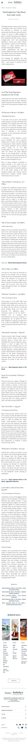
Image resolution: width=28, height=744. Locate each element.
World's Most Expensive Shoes (17, 263)
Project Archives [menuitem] (14, 734)
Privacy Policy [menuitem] (14, 733)
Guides (14, 7)
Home (2, 7)
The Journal (8, 7)
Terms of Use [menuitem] (8, 733)
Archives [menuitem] (20, 733)
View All (14, 680)
